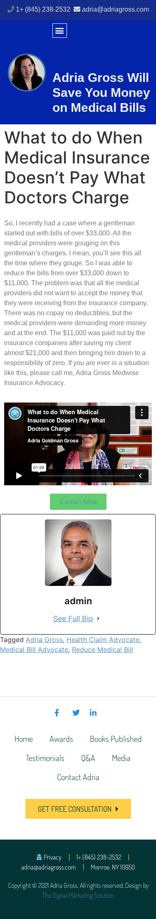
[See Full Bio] (98, 618)
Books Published (116, 738)
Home (24, 738)
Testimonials (45, 757)
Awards (61, 738)
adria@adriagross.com (115, 9)
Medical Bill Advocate (34, 649)
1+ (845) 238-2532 (44, 9)
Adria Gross (44, 639)
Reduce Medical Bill (102, 649)
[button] (59, 30)
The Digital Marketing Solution (78, 895)
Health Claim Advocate (103, 639)
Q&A (88, 757)
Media (121, 757)
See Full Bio (73, 618)
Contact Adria (78, 776)
